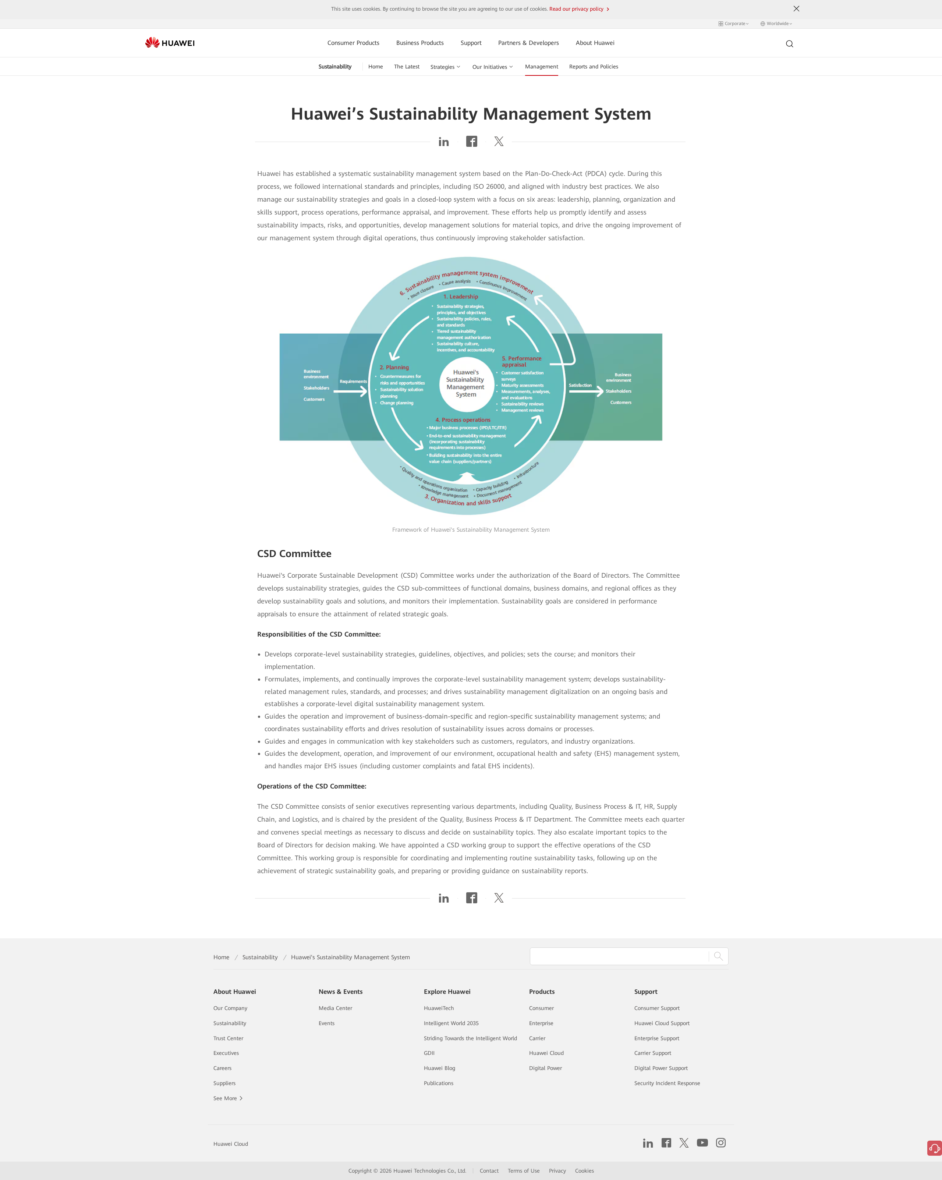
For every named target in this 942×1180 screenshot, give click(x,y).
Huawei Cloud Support (662, 1023)
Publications (438, 1083)
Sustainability (335, 66)
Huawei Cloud (546, 1053)
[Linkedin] (443, 144)
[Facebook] (471, 144)
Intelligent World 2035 (451, 1023)
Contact (489, 1170)
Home (375, 66)
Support (471, 42)
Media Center (335, 1008)
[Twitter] (499, 144)
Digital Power (545, 1068)
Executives (226, 1053)
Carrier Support (652, 1053)
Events (326, 1023)
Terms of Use (524, 1170)
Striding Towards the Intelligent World (470, 1038)
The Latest (406, 66)
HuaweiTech (439, 1008)
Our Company (230, 1008)
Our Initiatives (489, 67)
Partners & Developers (528, 42)
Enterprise (541, 1023)
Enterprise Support (656, 1038)
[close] (796, 8)
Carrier (537, 1038)
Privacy (557, 1170)
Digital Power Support (661, 1068)
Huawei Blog (439, 1068)
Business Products (420, 42)
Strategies (442, 67)
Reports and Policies (593, 66)
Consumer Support (657, 1008)
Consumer (541, 1008)
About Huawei (595, 42)
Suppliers (224, 1083)
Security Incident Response (667, 1083)
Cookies (584, 1170)
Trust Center (228, 1038)
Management (541, 66)
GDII (429, 1053)
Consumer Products (353, 42)
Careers (222, 1068)
